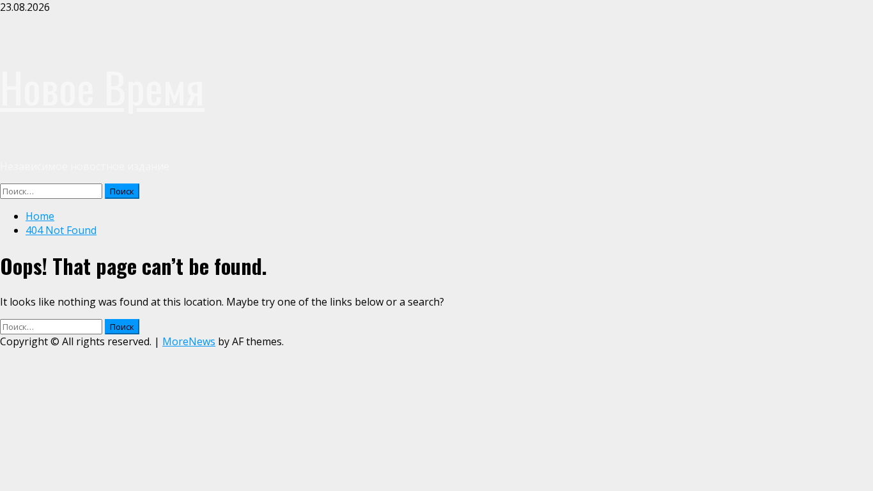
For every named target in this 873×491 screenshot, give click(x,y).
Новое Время (102, 87)
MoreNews (188, 341)
